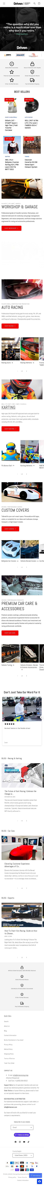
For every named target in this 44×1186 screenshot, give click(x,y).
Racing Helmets (26, 363)
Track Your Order (9, 1063)
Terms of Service (9, 1058)
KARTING (8, 407)
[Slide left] (17, 273)
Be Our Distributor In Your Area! (13, 1040)
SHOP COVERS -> (10, 529)
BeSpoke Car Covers (9, 561)
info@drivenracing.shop (20, 1075)
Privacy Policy (8, 1045)
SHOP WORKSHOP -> (11, 228)
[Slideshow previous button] (2, 717)
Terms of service (22, 1177)
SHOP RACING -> (10, 326)
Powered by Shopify (25, 1174)
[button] (4, 3)
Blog (5, 1031)
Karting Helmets (26, 465)
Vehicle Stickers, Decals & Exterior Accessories (29, 666)
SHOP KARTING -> (10, 429)
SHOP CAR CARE (10, 633)
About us (7, 1026)
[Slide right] (26, 273)
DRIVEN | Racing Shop (14, 1174)
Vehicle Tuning (7, 665)
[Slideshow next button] (41, 717)
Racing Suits (6, 363)
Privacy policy (12, 1177)
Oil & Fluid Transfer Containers (9, 263)
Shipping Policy (9, 1054)
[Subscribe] (31, 1127)
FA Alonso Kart (7, 465)
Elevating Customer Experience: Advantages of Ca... (17, 865)
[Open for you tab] (39, 1181)
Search (6, 1021)
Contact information (23, 1180)
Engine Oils (24, 262)
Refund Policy (8, 1049)
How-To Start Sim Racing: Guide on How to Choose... (21, 932)
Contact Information (10, 1035)
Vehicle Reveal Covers (28, 561)
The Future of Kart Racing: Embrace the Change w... (20, 792)
